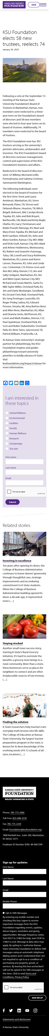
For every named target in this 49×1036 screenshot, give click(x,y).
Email (8, 478)
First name (10, 457)
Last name (10, 467)
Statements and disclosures (17, 1019)
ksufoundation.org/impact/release (22, 363)
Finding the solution (15, 722)
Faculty (13, 428)
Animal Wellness (18, 412)
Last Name (8, 878)
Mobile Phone (10, 901)
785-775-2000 (17, 812)
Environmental (17, 418)
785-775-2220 (14, 823)
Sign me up (37, 997)
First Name (8, 867)
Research (14, 438)
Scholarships (16, 443)
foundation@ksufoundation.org (25, 829)
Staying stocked (13, 643)
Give (33, 4)
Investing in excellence (17, 560)
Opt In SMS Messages (16, 912)
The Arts (14, 448)
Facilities (14, 423)
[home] (14, 4)
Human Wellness (18, 433)
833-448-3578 (20, 818)
